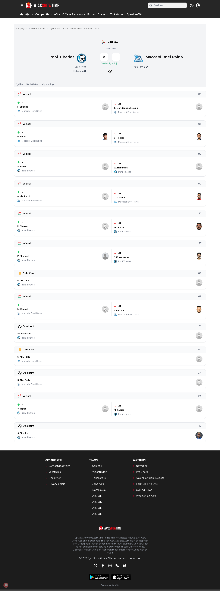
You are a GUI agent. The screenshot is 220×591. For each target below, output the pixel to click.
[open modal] (198, 5)
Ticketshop (117, 14)
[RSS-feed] (117, 565)
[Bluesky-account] (124, 565)
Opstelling (48, 84)
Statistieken (32, 84)
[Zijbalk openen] (22, 5)
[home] (21, 14)
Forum (91, 14)
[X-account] (95, 565)
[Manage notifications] (5, 585)
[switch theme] (192, 5)
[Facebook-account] (103, 565)
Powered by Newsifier (110, 585)
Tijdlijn (19, 84)
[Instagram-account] (110, 565)
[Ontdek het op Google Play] (99, 577)
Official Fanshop (72, 14)
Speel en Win (135, 14)
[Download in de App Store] (121, 577)
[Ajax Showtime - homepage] (42, 5)
